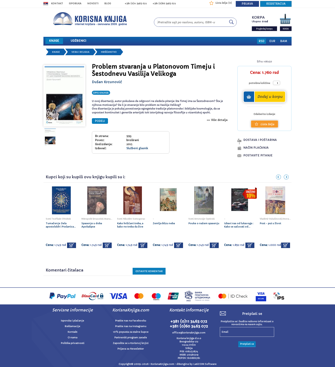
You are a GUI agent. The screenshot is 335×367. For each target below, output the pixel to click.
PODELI (100, 121)
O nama (72, 337)
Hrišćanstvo (109, 52)
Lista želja (267, 124)
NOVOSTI (92, 3)
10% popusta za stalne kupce (131, 331)
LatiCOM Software (205, 364)
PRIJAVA (247, 3)
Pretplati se (247, 343)
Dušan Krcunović (107, 82)
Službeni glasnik (137, 148)
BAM (283, 41)
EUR (272, 41)
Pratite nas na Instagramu (130, 326)
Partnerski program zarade (130, 337)
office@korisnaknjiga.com (188, 332)
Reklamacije (72, 326)
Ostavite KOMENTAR (149, 271)
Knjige (56, 52)
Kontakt (57, 3)
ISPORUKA (75, 3)
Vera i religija (80, 52)
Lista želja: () (223, 2)
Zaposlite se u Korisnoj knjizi (131, 343)
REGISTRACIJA (276, 3)
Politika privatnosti (72, 343)
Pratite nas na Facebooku (130, 320)
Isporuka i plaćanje (72, 320)
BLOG (107, 3)
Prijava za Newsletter (130, 348)
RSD (261, 41)
